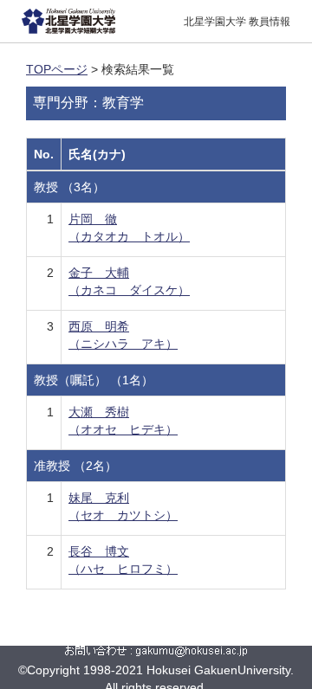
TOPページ (57, 69)
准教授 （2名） (75, 466)
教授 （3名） (69, 187)
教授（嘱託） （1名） (93, 380)
